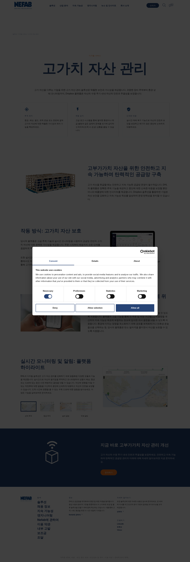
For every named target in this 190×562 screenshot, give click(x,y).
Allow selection (95, 308)
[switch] (79, 296)
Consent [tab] (53, 261)
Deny (55, 308)
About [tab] (137, 261)
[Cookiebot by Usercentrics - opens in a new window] (142, 252)
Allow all (135, 308)
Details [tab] (95, 261)
